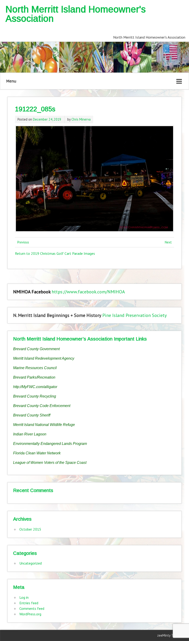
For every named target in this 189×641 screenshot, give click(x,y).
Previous (23, 242)
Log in (24, 597)
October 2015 (30, 529)
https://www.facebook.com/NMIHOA (88, 292)
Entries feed (28, 603)
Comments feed (31, 608)
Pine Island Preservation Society (134, 315)
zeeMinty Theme (169, 635)
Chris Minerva (81, 119)
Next (168, 242)
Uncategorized (30, 563)
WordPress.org (30, 614)
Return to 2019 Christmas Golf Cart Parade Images (55, 253)
